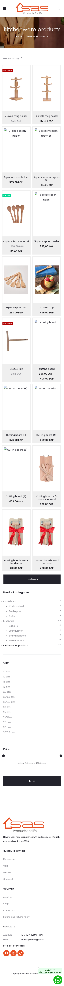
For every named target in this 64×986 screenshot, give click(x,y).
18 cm (6, 686)
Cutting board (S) (16, 496)
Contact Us (9, 910)
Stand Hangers (17, 635)
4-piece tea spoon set (16, 241)
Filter (32, 781)
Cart (5, 865)
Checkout (8, 879)
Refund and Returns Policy (16, 917)
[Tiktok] (20, 953)
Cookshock (9, 601)
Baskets (13, 626)
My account (9, 859)
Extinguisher (16, 630)
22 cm (7, 707)
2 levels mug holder (16, 116)
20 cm (7, 691)
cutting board (47, 369)
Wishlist (7, 872)
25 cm (7, 712)
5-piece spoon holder (46, 241)
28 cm (7, 722)
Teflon (12, 616)
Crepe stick (16, 369)
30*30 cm (9, 732)
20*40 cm (9, 702)
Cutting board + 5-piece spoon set (47, 498)
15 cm (6, 681)
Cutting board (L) (16, 435)
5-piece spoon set (16, 307)
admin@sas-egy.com (32, 939)
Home (19, 36)
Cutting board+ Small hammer (47, 562)
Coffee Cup (47, 307)
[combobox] (12, 57)
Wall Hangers (16, 640)
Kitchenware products (16, 645)
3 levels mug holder (47, 116)
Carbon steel (16, 606)
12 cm (6, 676)
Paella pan (15, 611)
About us (7, 897)
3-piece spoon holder (16, 177)
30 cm (7, 727)
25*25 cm (8, 717)
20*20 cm (9, 697)
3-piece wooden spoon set (46, 179)
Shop (6, 903)
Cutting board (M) (46, 435)
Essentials (8, 621)
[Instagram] (13, 953)
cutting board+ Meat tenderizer (16, 562)
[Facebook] (6, 953)
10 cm (6, 671)
